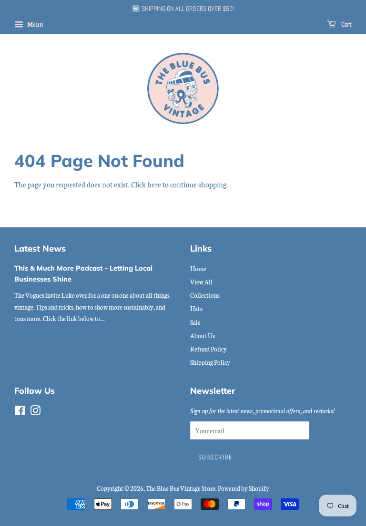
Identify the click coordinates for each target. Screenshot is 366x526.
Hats (196, 308)
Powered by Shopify (243, 488)
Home (198, 268)
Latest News (40, 248)
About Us (202, 335)
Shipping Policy (210, 362)
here (154, 184)
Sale (195, 322)
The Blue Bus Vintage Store (180, 488)
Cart (346, 24)
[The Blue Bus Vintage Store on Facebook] (19, 412)
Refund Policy (208, 348)
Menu (34, 24)
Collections (205, 295)
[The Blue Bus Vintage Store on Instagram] (35, 412)
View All (201, 281)
